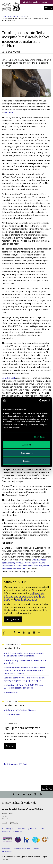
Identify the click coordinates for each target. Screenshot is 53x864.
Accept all (26, 445)
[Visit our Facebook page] (13, 794)
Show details (39, 437)
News (24, 16)
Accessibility (6, 849)
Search (51, 8)
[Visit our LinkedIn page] (24, 794)
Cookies (36, 849)
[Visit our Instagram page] (35, 794)
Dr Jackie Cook (8, 378)
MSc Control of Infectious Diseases (20, 710)
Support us (6, 831)
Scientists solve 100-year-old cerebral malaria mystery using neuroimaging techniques (24, 679)
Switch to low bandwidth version (34, 2)
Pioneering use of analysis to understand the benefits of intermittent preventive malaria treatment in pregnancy (24, 670)
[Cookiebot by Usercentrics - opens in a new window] (39, 401)
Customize (25, 453)
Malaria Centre (11, 692)
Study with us (13, 619)
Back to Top (47, 789)
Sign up (9, 746)
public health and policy (26, 599)
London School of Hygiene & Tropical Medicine (11, 7)
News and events (14, 16)
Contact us (17, 831)
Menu (46, 8)
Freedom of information (21, 849)
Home (4, 16)
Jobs (42, 828)
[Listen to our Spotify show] (41, 794)
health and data (37, 593)
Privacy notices (7, 852)
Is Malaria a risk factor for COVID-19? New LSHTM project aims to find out (23, 686)
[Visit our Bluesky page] (18, 794)
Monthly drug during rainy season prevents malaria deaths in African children (24, 654)
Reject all (26, 461)
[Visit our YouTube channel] (29, 794)
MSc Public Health (12, 714)
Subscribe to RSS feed (17, 764)
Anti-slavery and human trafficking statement (20, 828)
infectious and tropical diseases (18, 596)
